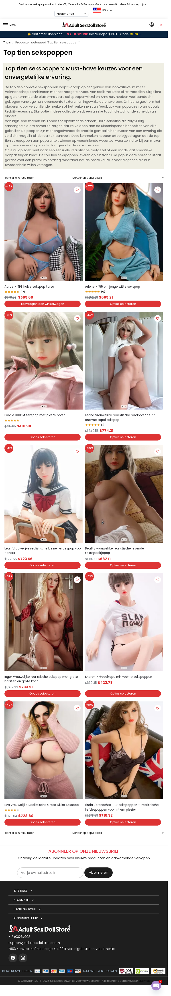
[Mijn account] (151, 25)
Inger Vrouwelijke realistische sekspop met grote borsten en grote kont (41, 679)
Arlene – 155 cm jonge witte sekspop (112, 287)
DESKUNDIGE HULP (25, 918)
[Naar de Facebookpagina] (12, 957)
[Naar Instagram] (22, 957)
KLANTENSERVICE (25, 909)
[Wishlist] (77, 189)
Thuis (7, 42)
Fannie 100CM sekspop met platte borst (34, 415)
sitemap (144, 981)
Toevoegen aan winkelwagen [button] (42, 304)
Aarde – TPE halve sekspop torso (29, 287)
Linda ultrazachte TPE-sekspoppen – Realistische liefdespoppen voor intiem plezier (122, 807)
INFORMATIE (21, 900)
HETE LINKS (20, 891)
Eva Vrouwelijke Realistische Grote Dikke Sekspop (41, 805)
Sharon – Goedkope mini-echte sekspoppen (118, 677)
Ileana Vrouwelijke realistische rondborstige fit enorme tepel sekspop (120, 417)
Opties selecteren (123, 304)
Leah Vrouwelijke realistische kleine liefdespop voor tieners (43, 550)
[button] (160, 25)
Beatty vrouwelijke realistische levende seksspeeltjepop (114, 550)
